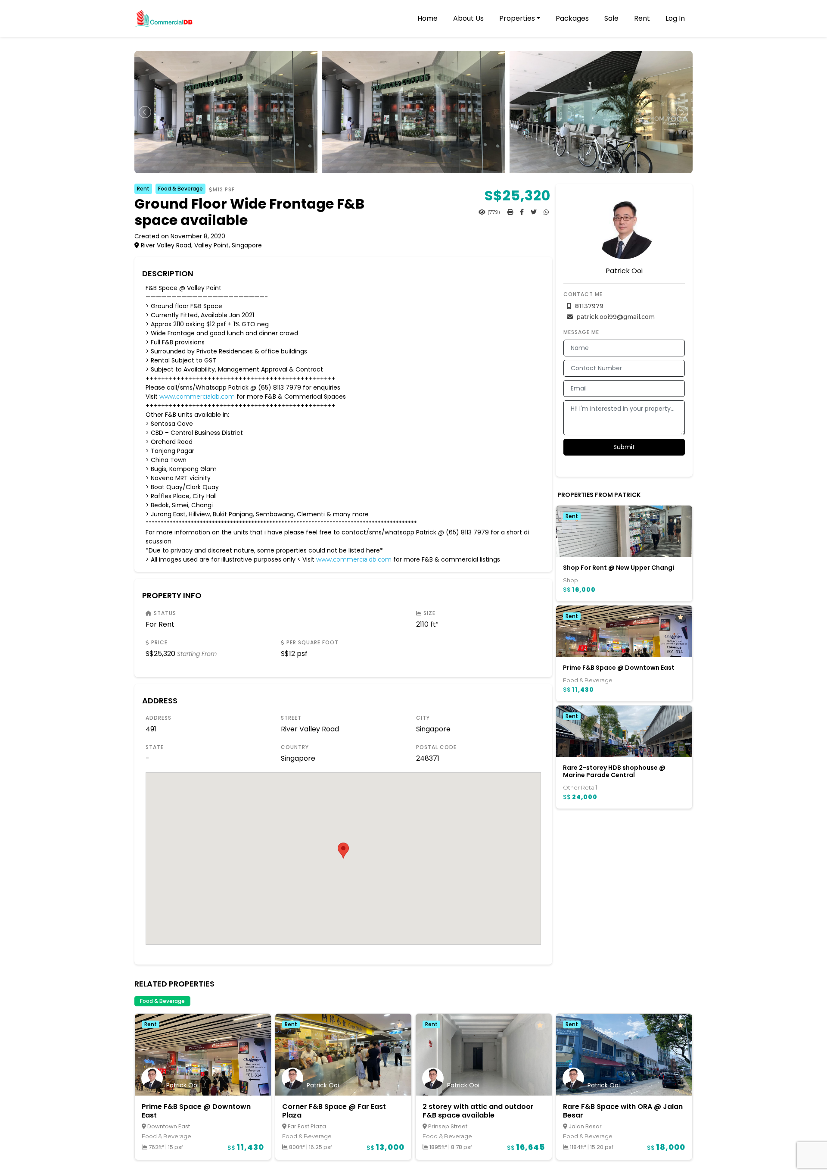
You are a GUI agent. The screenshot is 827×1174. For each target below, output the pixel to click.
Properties (517, 18)
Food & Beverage (180, 188)
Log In (675, 18)
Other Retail (580, 787)
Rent (642, 18)
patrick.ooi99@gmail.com (615, 317)
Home (427, 18)
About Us (468, 18)
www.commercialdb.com (197, 396)
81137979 (588, 306)
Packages (572, 18)
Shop (570, 580)
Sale (611, 18)
